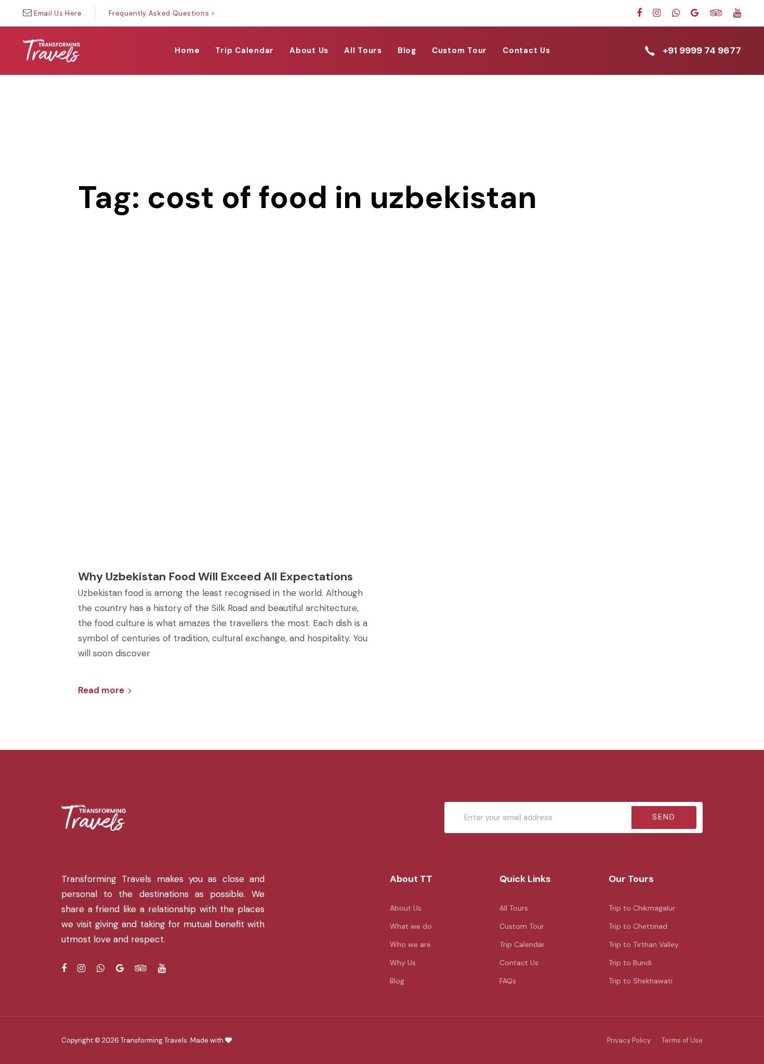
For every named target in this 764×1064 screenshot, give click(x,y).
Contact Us (518, 962)
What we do (411, 926)
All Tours (513, 908)
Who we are (410, 944)
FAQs (507, 980)
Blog (397, 980)
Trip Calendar (522, 944)
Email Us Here (58, 13)
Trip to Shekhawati (641, 980)
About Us (405, 908)
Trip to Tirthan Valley (644, 944)
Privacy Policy (629, 1040)
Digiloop (248, 1039)
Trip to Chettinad (638, 926)
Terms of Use (682, 1040)
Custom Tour (521, 926)
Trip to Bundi (630, 962)
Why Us (403, 962)
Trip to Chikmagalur (642, 908)
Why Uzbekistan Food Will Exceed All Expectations (215, 576)
